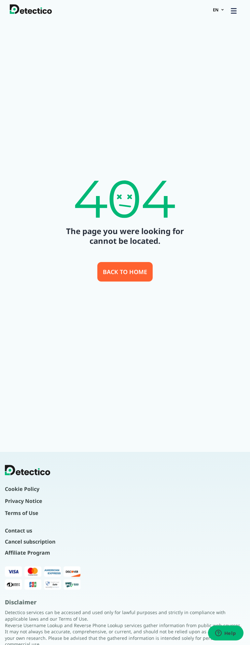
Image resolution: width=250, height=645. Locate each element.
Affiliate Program (27, 552)
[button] (233, 10)
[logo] (31, 9)
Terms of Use (21, 513)
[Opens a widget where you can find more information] (225, 633)
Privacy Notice (23, 501)
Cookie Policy (22, 489)
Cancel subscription (30, 541)
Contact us (18, 530)
